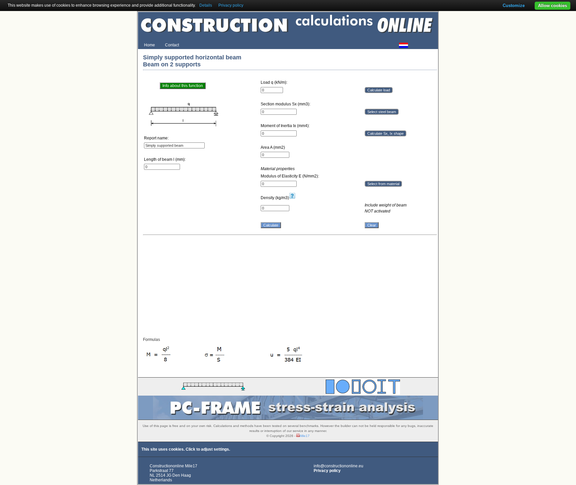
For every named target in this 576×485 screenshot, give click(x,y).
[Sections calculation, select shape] (363, 393)
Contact (172, 45)
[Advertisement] (290, 286)
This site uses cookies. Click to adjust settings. (185, 449)
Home (149, 45)
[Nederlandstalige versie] (403, 45)
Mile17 (305, 436)
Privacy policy (327, 470)
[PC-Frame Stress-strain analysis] (288, 418)
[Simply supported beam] (213, 392)
